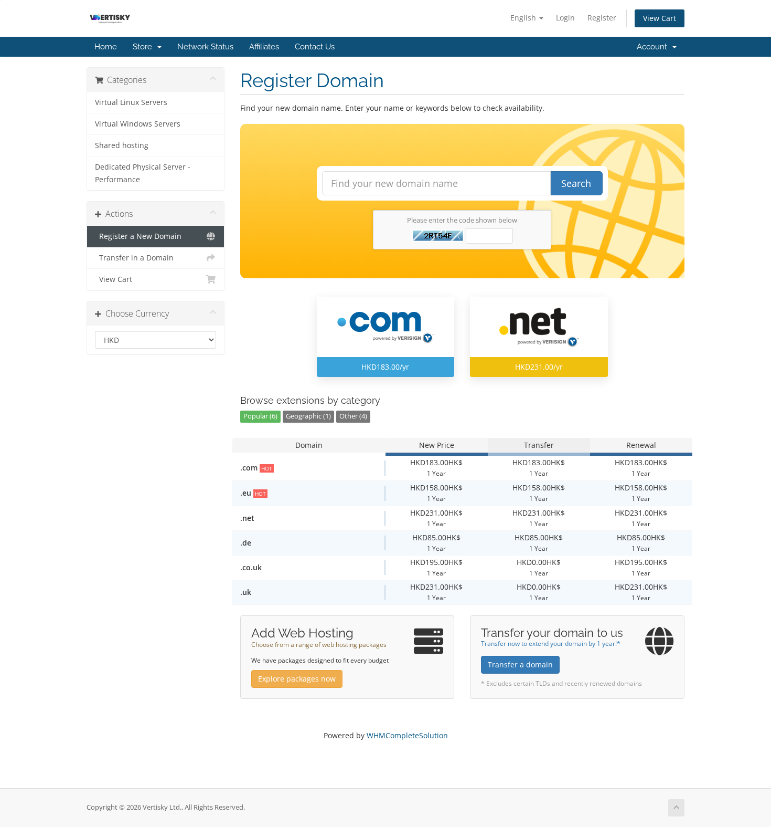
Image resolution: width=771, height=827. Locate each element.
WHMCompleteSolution (407, 735)
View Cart (659, 18)
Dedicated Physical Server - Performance (142, 173)
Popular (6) (260, 416)
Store (144, 46)
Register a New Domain (138, 236)
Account (654, 46)
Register (601, 18)
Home (105, 46)
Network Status (205, 46)
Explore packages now (297, 679)
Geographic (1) (308, 416)
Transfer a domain (520, 664)
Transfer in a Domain (134, 258)
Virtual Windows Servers (137, 124)
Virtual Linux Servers (131, 102)
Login (565, 18)
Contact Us (315, 46)
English (524, 18)
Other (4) (353, 416)
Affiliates (264, 46)
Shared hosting (121, 145)
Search (576, 183)
